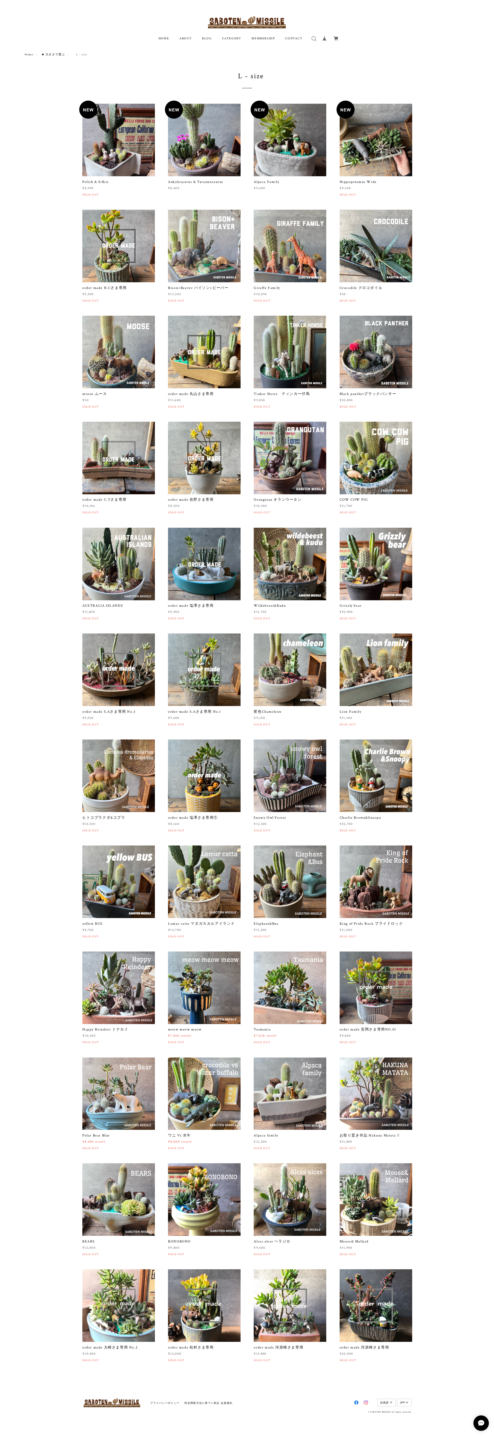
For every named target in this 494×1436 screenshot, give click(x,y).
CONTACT (293, 38)
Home (29, 54)
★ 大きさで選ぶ (53, 54)
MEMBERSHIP (263, 38)
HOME (163, 38)
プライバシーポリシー (164, 1403)
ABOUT (185, 38)
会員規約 (226, 1403)
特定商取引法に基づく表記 (201, 1403)
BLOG (206, 38)
